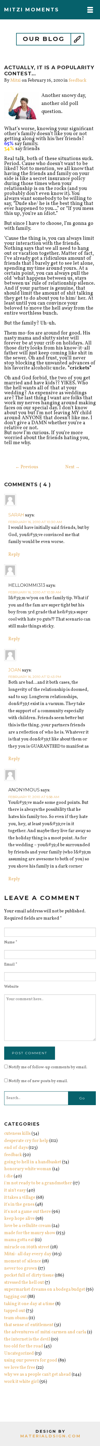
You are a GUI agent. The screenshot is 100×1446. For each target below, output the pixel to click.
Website (11, 987)
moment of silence (22, 1261)
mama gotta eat (19, 1240)
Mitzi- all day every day (27, 1254)
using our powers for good (30, 1360)
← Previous (26, 467)
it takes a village (19, 1198)
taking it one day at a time (29, 1304)
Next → (72, 467)
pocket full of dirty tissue (29, 1275)
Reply (14, 555)
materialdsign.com (50, 1436)
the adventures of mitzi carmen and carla (45, 1332)
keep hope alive (19, 1219)
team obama (16, 1318)
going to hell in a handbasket (32, 1162)
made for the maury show (29, 1233)
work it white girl (21, 1382)
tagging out (15, 1297)
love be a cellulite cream (27, 1226)
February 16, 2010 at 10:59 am (34, 592)
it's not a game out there (27, 1212)
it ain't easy (15, 1190)
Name (10, 943)
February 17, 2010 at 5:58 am (33, 797)
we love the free (19, 1368)
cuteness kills (17, 1134)
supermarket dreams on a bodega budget (44, 1290)
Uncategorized (19, 1353)
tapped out (14, 1311)
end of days (16, 1148)
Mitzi (15, 81)
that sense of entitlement (28, 1325)
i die (8, 1176)
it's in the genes (19, 1204)
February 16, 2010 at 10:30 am (35, 522)
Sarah (16, 515)
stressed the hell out (24, 1283)
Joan (14, 670)
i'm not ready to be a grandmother (38, 1183)
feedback (77, 81)
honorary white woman (27, 1169)
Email (10, 965)
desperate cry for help (26, 1141)
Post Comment (29, 1053)
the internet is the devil (27, 1339)
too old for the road (23, 1346)
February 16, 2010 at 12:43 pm (34, 677)
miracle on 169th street (26, 1247)
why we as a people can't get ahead (37, 1375)
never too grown (20, 1268)
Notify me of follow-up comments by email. (48, 1067)
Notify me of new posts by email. (38, 1081)
